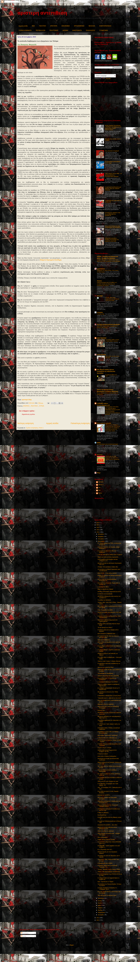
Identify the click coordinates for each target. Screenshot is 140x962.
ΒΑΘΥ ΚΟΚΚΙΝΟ (101, 338)
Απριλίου (100, 907)
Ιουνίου (100, 903)
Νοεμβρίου (101, 536)
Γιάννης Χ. (101, 484)
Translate (108, 78)
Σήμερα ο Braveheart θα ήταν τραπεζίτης (108, 675)
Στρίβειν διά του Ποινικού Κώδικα (106, 839)
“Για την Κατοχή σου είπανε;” (105, 627)
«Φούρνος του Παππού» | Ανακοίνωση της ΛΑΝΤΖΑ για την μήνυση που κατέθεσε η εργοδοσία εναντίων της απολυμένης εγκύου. (112, 427)
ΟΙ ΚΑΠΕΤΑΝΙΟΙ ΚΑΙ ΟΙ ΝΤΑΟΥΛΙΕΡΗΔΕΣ (107, 444)
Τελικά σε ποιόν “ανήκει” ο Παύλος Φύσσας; (109, 661)
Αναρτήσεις (25, 933)
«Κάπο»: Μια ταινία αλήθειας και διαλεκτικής (109, 871)
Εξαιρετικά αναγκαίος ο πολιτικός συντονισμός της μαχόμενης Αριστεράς (112, 239)
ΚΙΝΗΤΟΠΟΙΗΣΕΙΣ (105, 26)
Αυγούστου (101, 898)
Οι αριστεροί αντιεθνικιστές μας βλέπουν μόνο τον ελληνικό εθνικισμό (113, 188)
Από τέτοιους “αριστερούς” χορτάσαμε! (108, 735)
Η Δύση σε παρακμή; (103, 812)
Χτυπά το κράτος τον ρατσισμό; (106, 831)
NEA (33, 26)
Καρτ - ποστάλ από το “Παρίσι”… (106, 881)
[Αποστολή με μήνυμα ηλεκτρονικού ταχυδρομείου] (52, 403)
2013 (97, 917)
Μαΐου (99, 905)
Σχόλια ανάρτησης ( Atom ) (34, 428)
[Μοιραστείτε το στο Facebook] (60, 403)
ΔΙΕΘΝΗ (65, 30)
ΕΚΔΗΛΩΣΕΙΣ (90, 30)
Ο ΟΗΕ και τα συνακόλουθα (105, 593)
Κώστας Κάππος (102, 815)
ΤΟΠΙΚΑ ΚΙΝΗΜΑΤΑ (25, 30)
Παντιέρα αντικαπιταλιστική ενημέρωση (108, 324)
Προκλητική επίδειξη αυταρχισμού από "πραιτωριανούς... (107, 620)
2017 (97, 525)
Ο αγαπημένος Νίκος (103, 586)
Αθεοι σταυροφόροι (103, 837)
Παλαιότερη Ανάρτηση (80, 423)
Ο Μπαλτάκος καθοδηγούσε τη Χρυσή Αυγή (109, 695)
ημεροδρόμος (101, 268)
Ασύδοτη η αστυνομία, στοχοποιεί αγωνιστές (109, 591)
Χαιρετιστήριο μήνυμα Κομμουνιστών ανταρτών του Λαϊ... (107, 750)
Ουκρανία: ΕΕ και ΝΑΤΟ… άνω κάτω (107, 824)
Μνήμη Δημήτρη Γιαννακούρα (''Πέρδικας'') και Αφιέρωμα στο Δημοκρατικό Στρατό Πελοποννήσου (113, 127)
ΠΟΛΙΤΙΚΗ (42, 26)
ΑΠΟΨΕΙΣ (26, 406)
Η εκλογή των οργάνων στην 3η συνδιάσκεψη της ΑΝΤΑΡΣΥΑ (112, 214)
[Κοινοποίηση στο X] (57, 403)
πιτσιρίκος (100, 312)
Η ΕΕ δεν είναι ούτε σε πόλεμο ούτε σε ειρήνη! (110, 554)
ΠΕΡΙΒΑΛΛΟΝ (40, 30)
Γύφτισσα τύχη (101, 314)
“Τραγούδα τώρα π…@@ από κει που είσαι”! (109, 698)
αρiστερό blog (27, 399)
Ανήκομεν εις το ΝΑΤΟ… (104, 795)
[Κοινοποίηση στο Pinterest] (62, 403)
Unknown (100, 482)
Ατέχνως (99, 280)
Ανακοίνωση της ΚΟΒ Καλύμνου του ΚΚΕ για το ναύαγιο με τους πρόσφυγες (112, 458)
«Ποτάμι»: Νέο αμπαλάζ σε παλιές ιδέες (108, 567)
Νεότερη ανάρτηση (26, 423)
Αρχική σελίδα (23, 26)
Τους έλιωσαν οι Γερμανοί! (112, 151)
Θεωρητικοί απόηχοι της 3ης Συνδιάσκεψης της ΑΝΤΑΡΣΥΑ (113, 226)
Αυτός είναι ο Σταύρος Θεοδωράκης (107, 756)
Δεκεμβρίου (101, 534)
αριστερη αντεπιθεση (42, 13)
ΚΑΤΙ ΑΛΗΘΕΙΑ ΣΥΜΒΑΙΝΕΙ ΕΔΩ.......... (108, 633)
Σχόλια (24, 936)
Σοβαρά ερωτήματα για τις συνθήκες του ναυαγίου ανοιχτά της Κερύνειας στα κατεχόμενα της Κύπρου (107, 284)
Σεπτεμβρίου (101, 541)
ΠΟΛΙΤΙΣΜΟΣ (53, 30)
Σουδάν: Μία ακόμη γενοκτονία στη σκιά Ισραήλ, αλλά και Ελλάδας (113, 299)
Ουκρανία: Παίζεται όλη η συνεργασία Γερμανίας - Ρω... (107, 866)
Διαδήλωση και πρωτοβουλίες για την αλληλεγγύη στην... (107, 828)
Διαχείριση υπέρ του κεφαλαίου (106, 704)
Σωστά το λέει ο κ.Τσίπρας (104, 747)
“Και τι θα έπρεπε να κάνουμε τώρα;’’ (107, 895)
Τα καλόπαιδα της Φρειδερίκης (105, 673)
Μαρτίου (100, 910)
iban (99, 490)
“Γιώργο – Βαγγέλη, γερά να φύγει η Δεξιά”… (109, 869)
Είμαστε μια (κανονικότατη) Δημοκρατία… (108, 557)
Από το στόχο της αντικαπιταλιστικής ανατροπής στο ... (107, 580)
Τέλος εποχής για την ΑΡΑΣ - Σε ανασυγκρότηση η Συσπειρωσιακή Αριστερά (113, 175)
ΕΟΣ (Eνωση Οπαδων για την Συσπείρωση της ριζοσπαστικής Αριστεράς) (106, 371)
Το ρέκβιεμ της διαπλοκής (104, 600)
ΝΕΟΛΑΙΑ (92, 26)
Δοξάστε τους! (101, 710)
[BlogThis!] (54, 403)
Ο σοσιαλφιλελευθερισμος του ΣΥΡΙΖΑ (108, 682)
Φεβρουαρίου (101, 912)
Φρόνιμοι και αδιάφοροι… (104, 639)
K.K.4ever (99, 454)
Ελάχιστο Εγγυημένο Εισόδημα (50, 260)
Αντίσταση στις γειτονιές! (104, 423)
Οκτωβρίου (101, 538)
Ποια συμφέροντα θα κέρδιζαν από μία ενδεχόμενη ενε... (107, 560)
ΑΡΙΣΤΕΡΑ (53, 26)
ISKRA (99, 442)
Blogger (72, 945)
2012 (97, 920)
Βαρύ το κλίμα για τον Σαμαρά (105, 589)
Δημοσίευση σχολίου (28, 414)
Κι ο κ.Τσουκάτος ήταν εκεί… (105, 849)
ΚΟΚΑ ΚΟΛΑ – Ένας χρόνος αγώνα (107, 573)
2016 (97, 527)
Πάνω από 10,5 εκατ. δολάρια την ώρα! (108, 781)
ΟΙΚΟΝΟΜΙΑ (65, 26)
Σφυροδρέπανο (101, 354)
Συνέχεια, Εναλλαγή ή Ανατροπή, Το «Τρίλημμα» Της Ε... (107, 888)
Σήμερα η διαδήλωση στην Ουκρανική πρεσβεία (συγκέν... (108, 805)
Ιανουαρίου (101, 914)
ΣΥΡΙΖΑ (41, 406)
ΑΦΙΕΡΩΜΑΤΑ (77, 30)
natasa (100, 493)
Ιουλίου (100, 900)
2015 (97, 529)
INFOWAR (100, 296)
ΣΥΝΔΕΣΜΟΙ (103, 30)
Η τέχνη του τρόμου (103, 753)
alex (99, 487)
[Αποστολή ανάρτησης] (48, 403)
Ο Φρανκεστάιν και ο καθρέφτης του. (107, 737)
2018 (97, 522)
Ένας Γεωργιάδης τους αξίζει (105, 610)
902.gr (98, 472)
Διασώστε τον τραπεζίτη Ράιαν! (106, 667)
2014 (97, 532)
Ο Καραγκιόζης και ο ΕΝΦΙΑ (105, 863)
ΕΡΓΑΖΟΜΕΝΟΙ (79, 26)
